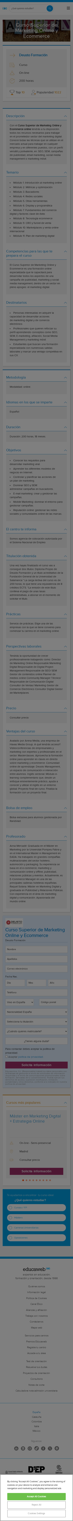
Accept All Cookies (36, 1496)
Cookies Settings (36, 1513)
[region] (36, 1497)
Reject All (36, 1505)
